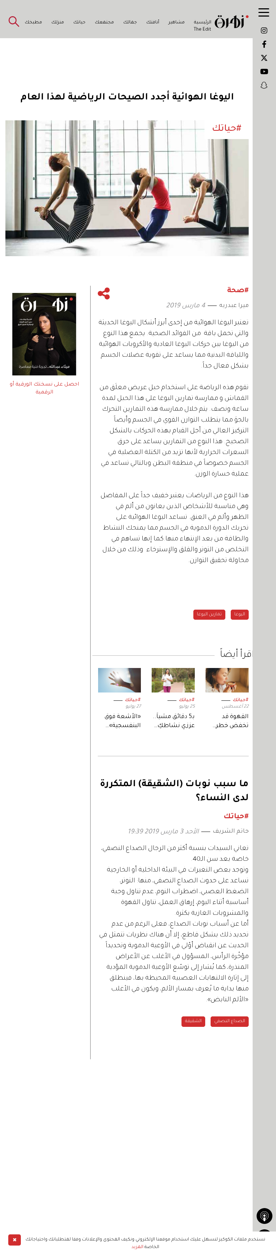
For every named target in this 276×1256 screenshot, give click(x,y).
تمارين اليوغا (209, 614)
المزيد (137, 1247)
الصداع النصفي (229, 1021)
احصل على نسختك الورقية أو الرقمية (44, 389)
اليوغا (239, 614)
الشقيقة (193, 1021)
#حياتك (241, 700)
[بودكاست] (264, 1216)
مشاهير (177, 22)
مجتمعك (104, 22)
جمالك (130, 22)
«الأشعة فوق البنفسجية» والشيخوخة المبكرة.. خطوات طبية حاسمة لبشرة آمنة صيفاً (121, 722)
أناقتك (152, 22)
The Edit (202, 29)
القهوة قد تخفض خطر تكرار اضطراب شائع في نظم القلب (230, 722)
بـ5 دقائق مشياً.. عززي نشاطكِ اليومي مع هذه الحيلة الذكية (174, 722)
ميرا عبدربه (234, 306)
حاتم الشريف (231, 831)
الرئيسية (202, 22)
